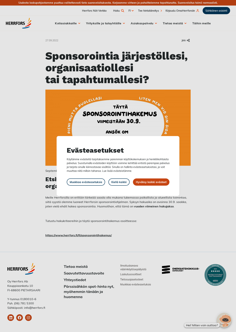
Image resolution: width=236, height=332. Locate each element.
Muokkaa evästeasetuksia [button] (86, 182)
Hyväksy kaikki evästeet (151, 182)
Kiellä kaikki (119, 182)
